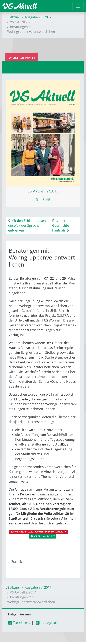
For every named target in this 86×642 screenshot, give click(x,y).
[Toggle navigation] (78, 6)
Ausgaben (32, 17)
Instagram (49, 622)
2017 (47, 17)
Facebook (21, 622)
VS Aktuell (13, 17)
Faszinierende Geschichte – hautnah (62, 225)
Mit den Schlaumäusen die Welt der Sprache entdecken (27, 225)
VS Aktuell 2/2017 (25, 531)
